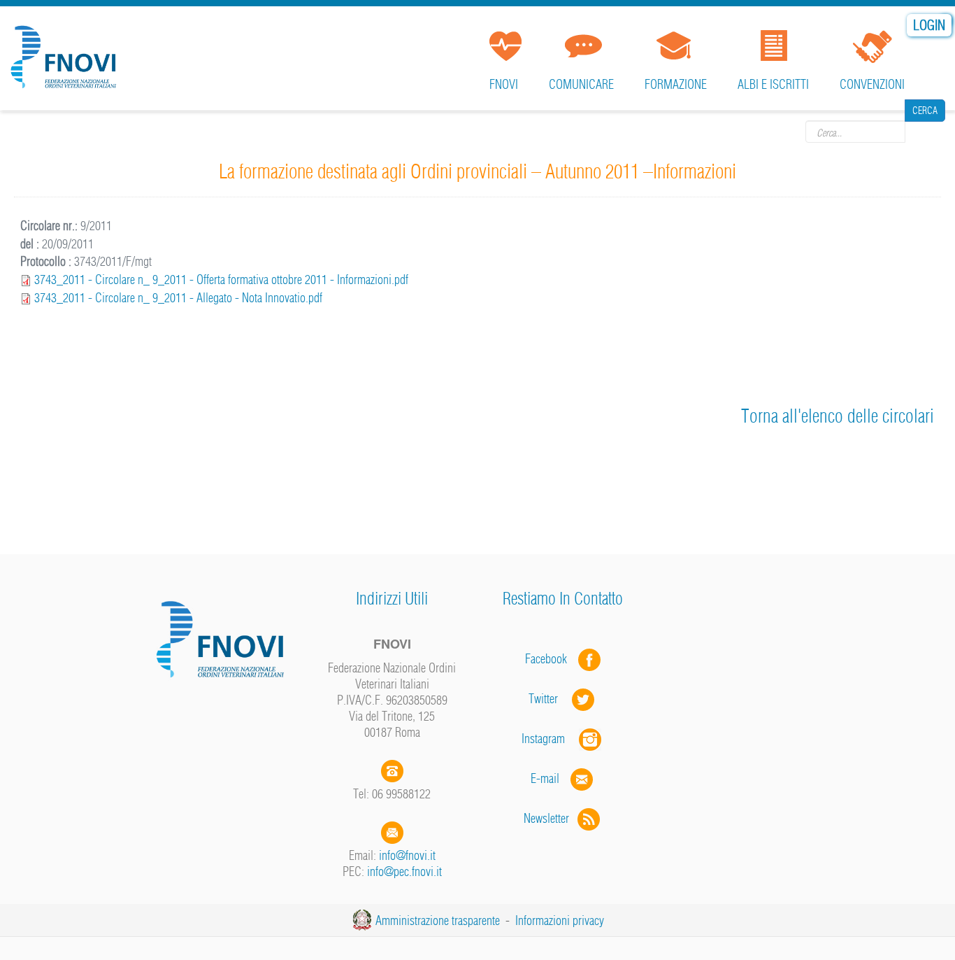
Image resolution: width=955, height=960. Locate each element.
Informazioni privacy (559, 920)
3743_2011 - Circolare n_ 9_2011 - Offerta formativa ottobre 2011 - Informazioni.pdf (221, 279)
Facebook (550, 659)
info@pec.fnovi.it (404, 871)
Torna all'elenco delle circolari (837, 416)
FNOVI (503, 84)
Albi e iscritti (773, 84)
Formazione (676, 84)
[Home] (66, 51)
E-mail (545, 778)
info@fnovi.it (407, 855)
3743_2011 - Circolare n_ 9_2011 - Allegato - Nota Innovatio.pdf (178, 298)
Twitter (550, 699)
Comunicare (581, 84)
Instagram (550, 738)
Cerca (925, 131)
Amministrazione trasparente (437, 920)
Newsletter (550, 818)
